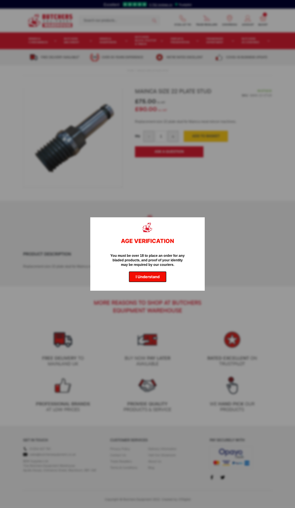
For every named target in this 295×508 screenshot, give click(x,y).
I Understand (148, 277)
